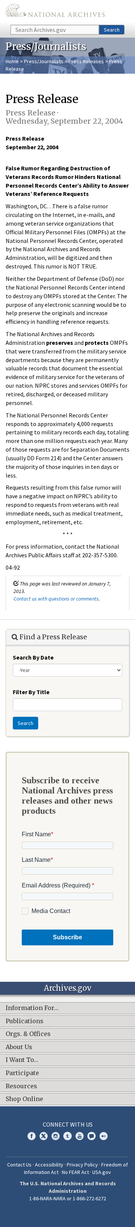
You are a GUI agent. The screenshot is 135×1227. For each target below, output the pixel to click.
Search (112, 29)
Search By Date (33, 657)
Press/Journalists (43, 61)
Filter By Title (31, 692)
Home (12, 61)
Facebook (31, 1136)
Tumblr (67, 1136)
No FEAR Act (75, 1172)
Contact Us (19, 1164)
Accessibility (49, 1164)
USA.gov (101, 1172)
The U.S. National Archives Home (55, 12)
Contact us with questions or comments (56, 598)
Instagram (55, 1136)
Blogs (91, 1136)
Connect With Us (68, 1124)
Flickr (103, 1136)
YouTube (79, 1136)
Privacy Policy (82, 1164)
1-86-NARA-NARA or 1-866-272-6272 (67, 1198)
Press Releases (86, 61)
